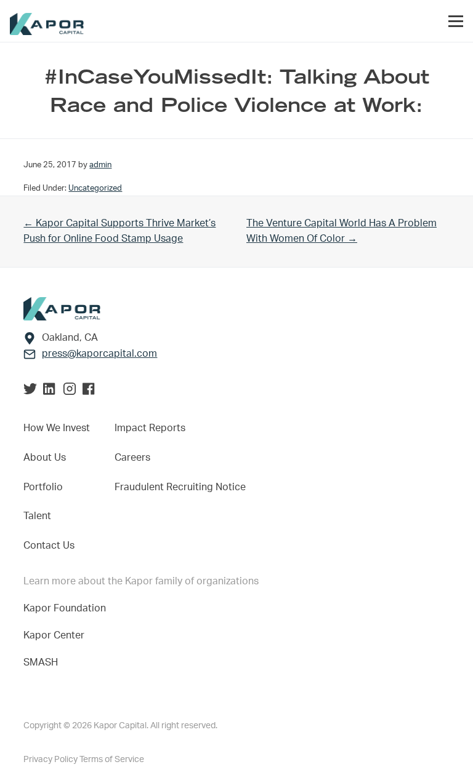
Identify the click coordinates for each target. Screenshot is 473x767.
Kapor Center (56, 635)
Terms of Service (111, 759)
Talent (37, 516)
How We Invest (56, 428)
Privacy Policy (51, 759)
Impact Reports (150, 428)
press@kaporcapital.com (99, 354)
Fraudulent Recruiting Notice (180, 487)
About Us (44, 458)
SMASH (40, 662)
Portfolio (43, 487)
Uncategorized (95, 188)
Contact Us (49, 545)
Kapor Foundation (67, 608)
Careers (132, 458)
